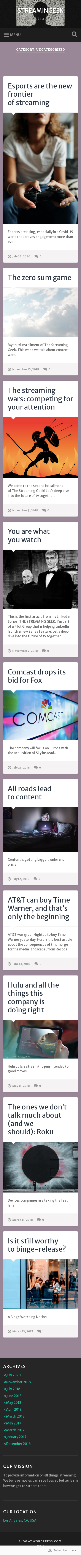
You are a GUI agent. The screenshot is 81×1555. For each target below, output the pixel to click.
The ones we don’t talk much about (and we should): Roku (37, 1119)
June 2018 (14, 1396)
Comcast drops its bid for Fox (37, 676)
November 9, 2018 (25, 510)
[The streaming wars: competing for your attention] (40, 447)
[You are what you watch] (40, 579)
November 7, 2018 (25, 650)
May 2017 (13, 1423)
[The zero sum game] (40, 312)
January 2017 (16, 1437)
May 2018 (13, 1403)
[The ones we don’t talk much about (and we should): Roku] (40, 1167)
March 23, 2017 (22, 1331)
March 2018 (15, 1416)
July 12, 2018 (20, 879)
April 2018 (14, 1409)
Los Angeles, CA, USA (19, 1520)
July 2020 (13, 1375)
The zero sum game (39, 277)
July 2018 (13, 1389)
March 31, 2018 (22, 1219)
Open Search (73, 34)
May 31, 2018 (21, 1085)
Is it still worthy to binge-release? (37, 1245)
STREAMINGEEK (40, 10)
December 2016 (18, 1444)
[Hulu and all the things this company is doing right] (40, 1039)
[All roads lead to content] (40, 829)
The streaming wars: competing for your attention (40, 398)
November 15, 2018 (25, 369)
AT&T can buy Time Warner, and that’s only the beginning (39, 908)
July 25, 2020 (21, 256)
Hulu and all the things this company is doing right (33, 997)
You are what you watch (29, 535)
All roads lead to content (29, 793)
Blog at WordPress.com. (41, 1541)
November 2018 (18, 1382)
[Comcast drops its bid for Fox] (40, 715)
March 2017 (15, 1430)
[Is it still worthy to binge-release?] (40, 1284)
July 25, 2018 (21, 767)
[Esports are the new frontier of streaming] (40, 168)
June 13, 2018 (21, 964)
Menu (15, 35)
